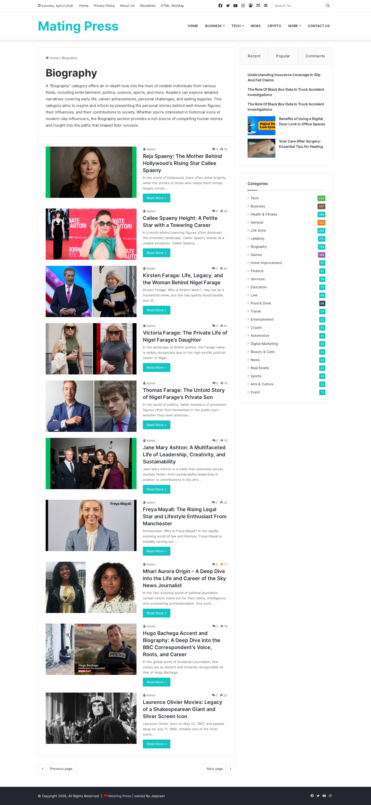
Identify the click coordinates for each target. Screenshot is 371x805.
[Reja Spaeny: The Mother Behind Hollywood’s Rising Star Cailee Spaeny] (91, 172)
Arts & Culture (262, 384)
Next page (215, 769)
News (255, 26)
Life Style (258, 230)
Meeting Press (119, 796)
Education (259, 287)
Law (254, 295)
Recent (254, 56)
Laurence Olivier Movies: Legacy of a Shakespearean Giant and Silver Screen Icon (182, 709)
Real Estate (260, 368)
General (257, 222)
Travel (256, 311)
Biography (259, 247)
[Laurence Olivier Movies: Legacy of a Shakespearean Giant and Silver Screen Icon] (91, 718)
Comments (315, 56)
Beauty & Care (262, 352)
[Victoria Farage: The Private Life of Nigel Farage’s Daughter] (91, 348)
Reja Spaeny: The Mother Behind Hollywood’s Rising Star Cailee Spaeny (182, 163)
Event (255, 392)
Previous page (61, 769)
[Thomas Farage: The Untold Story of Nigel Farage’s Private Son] (91, 406)
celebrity (258, 238)
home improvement (266, 263)
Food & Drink (261, 303)
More (293, 26)
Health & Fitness (264, 214)
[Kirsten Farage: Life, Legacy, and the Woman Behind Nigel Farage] (91, 291)
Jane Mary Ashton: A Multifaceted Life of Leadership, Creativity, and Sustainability (184, 454)
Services (258, 279)
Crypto (274, 26)
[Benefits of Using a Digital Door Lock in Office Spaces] (261, 125)
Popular (283, 56)
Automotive (260, 336)
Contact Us (319, 26)
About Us (127, 6)
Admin (151, 149)
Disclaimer (148, 6)
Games (256, 255)
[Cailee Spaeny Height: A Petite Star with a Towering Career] (91, 234)
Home (84, 6)
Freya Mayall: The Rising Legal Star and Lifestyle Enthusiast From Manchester (185, 516)
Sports (256, 376)
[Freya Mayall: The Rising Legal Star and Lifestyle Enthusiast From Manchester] (91, 525)
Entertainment (262, 319)
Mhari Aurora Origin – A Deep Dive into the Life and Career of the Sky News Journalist (184, 578)
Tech (236, 26)
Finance (257, 271)
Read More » (157, 198)
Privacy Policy (104, 6)
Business (213, 26)
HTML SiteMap (172, 6)
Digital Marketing (264, 344)
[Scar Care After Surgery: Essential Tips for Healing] (261, 148)
